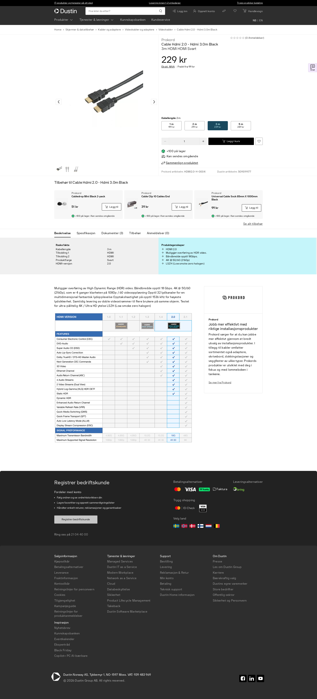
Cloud (111, 583)
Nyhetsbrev (62, 628)
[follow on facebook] (243, 678)
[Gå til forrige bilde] (59, 102)
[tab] (64, 233)
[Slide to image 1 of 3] (58, 169)
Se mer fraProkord (220, 382)
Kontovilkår (62, 583)
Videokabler (165, 29)
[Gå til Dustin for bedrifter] (66, 11)
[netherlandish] (209, 526)
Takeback (114, 606)
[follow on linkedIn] (251, 678)
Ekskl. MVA (168, 67)
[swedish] (176, 526)
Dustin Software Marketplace (127, 611)
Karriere (218, 572)
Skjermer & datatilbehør (79, 29)
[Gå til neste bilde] (154, 102)
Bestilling (166, 561)
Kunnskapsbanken (132, 19)
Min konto (167, 578)
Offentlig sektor (223, 595)
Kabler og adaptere (109, 29)
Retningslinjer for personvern (74, 589)
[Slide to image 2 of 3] (67, 169)
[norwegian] (184, 526)
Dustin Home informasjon (177, 595)
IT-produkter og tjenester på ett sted (73, 3)
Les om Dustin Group (227, 567)
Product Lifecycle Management (129, 600)
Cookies (59, 595)
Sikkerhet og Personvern (230, 600)
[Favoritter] (235, 11)
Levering (166, 567)
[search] (160, 11)
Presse (217, 561)
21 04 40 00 (79, 534)
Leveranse (61, 572)
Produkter (61, 19)
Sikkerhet (113, 595)
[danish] (192, 526)
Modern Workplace (120, 572)
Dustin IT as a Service (122, 567)
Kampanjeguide (65, 606)
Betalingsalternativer (68, 567)
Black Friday (62, 650)
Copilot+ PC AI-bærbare (71, 656)
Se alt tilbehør (253, 224)
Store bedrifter (223, 589)
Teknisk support (171, 589)
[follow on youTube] (260, 678)
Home (57, 29)
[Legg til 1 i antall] (203, 141)
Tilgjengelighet (64, 600)
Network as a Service (121, 578)
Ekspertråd (62, 644)
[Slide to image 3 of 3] (76, 169)
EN (261, 20)
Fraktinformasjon (66, 578)
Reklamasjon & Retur (174, 572)
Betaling (166, 583)
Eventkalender (64, 639)
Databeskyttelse (118, 589)
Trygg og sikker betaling (250, 3)
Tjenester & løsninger (94, 19)
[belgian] (217, 526)
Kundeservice (160, 19)
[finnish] (200, 526)
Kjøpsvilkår (62, 561)
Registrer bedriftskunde (76, 519)
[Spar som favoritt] (259, 141)
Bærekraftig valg (224, 578)
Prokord (168, 40)
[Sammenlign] (224, 11)
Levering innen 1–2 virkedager (165, 3)
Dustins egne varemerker (230, 583)
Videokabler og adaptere (139, 29)
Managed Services (120, 561)
